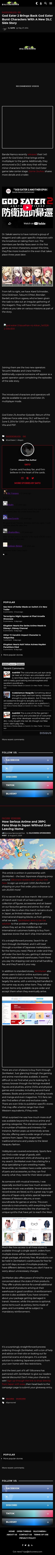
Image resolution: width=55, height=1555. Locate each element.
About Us (12, 1534)
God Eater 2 (11, 440)
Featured (6, 818)
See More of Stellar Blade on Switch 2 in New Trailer (23, 685)
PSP (19, 12)
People (5, 664)
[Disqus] (27, 522)
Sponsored (16, 818)
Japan (21, 440)
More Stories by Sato (27, 483)
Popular (20, 664)
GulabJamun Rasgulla (23, 693)
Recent (12, 664)
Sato (12, 28)
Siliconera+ (39, 1531)
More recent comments (13, 739)
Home (12, 1531)
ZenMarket (40, 971)
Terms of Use (41, 1534)
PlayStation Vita (9, 12)
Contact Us (25, 1534)
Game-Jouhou (36, 171)
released (32, 154)
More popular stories (13, 655)
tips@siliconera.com (32, 1552)
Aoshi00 (16, 672)
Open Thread (24, 1531)
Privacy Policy (27, 1538)
